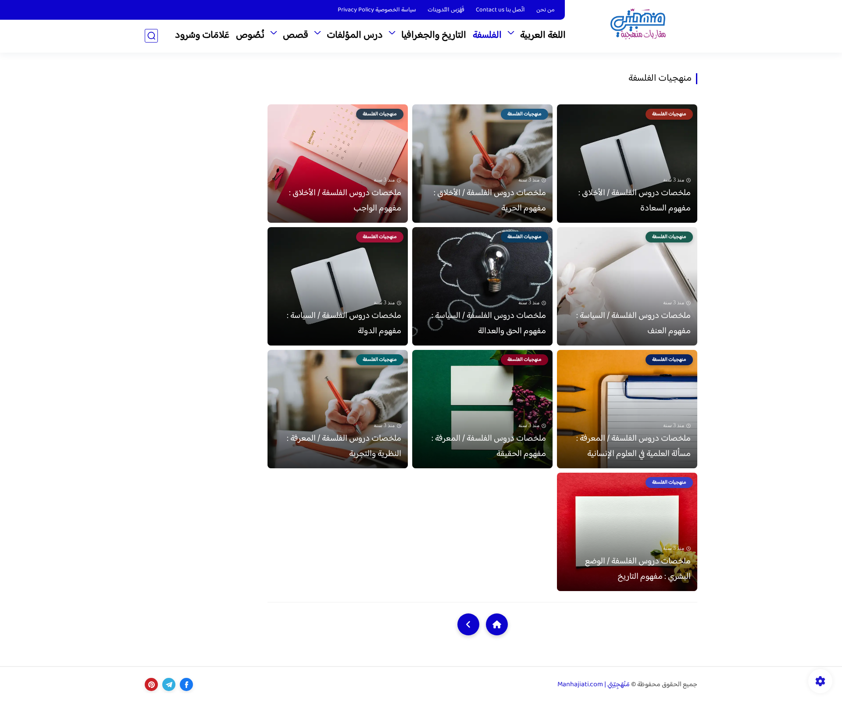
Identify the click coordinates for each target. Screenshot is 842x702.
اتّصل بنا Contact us (500, 10)
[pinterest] (151, 684)
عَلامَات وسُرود (202, 35)
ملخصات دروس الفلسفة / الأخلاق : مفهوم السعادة (634, 200)
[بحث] (151, 36)
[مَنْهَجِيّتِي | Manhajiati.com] (638, 25)
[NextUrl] (468, 624)
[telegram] (168, 684)
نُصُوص (250, 35)
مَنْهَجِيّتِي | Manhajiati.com (593, 685)
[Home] (497, 624)
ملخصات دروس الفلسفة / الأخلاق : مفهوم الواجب (345, 200)
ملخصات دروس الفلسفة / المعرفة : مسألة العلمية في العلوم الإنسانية (633, 446)
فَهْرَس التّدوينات (446, 10)
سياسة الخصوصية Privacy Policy (377, 10)
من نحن (545, 10)
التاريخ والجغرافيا (433, 35)
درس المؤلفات (355, 35)
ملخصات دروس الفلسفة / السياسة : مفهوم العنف (633, 323)
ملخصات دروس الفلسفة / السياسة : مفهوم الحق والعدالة (489, 323)
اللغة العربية (543, 35)
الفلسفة (487, 35)
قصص (295, 35)
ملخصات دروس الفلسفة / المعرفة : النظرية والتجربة (344, 446)
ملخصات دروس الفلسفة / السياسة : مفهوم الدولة (344, 323)
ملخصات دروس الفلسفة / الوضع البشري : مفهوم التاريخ (638, 569)
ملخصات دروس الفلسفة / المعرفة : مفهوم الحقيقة (489, 446)
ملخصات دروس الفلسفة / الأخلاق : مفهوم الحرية (490, 200)
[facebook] (186, 684)
